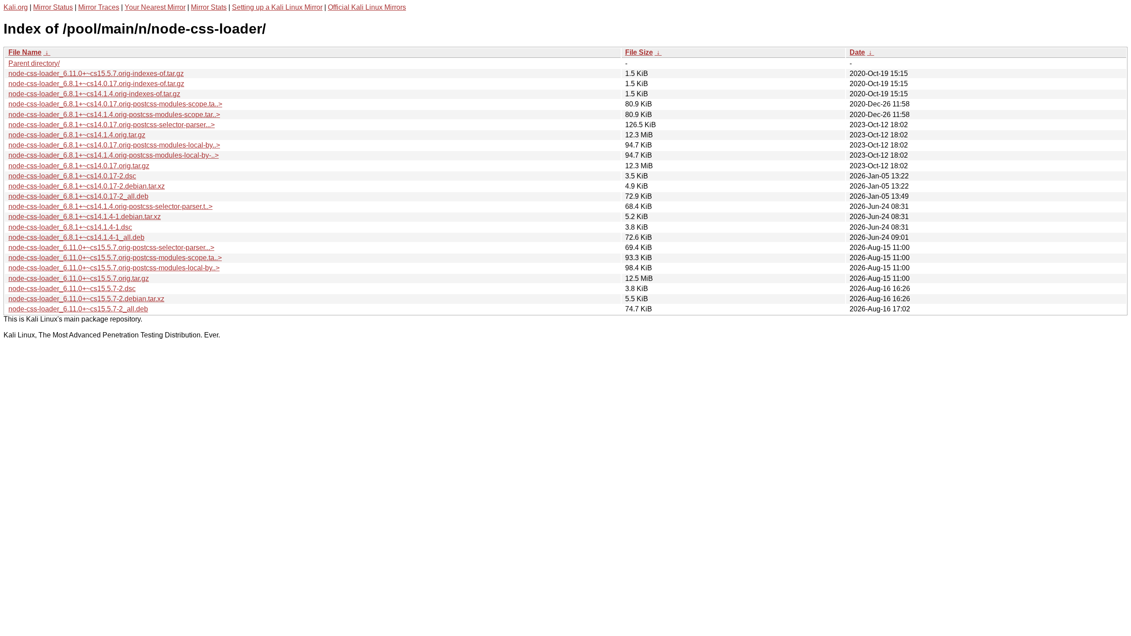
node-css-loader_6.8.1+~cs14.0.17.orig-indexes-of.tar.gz (96, 83)
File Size (639, 52)
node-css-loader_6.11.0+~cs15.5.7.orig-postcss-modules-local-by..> (114, 268)
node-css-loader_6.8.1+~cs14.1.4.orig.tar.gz (76, 135)
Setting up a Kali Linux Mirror (277, 7)
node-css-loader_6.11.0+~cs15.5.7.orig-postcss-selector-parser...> (111, 247)
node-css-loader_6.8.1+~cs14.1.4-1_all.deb (76, 237)
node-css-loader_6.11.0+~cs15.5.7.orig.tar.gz (78, 278)
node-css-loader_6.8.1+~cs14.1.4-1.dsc (70, 227)
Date (857, 52)
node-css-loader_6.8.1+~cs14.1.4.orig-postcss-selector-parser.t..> (110, 206)
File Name (25, 52)
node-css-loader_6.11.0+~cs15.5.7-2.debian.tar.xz (86, 299)
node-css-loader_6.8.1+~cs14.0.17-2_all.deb (78, 196)
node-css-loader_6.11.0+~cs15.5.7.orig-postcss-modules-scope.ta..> (115, 257)
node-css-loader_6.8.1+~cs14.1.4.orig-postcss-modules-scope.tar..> (114, 114)
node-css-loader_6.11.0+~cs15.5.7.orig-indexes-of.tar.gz (96, 73)
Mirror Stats (209, 7)
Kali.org (16, 7)
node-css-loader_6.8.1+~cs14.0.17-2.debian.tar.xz (86, 186)
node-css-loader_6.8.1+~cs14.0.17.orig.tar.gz (78, 166)
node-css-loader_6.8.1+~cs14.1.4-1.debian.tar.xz (84, 216)
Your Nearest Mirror (155, 7)
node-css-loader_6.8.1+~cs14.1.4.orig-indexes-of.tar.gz (94, 94)
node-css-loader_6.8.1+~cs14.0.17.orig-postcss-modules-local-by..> (114, 145)
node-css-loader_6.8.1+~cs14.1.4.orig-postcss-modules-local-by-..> (113, 155)
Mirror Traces (98, 7)
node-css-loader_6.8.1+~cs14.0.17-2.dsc (72, 176)
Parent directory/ (34, 63)
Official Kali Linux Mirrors (367, 7)
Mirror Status (53, 7)
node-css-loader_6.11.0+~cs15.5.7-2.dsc (72, 288)
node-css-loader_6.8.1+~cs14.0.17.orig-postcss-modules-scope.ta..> (115, 104)
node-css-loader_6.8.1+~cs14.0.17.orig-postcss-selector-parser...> (111, 125)
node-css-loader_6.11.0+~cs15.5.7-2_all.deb (78, 309)
